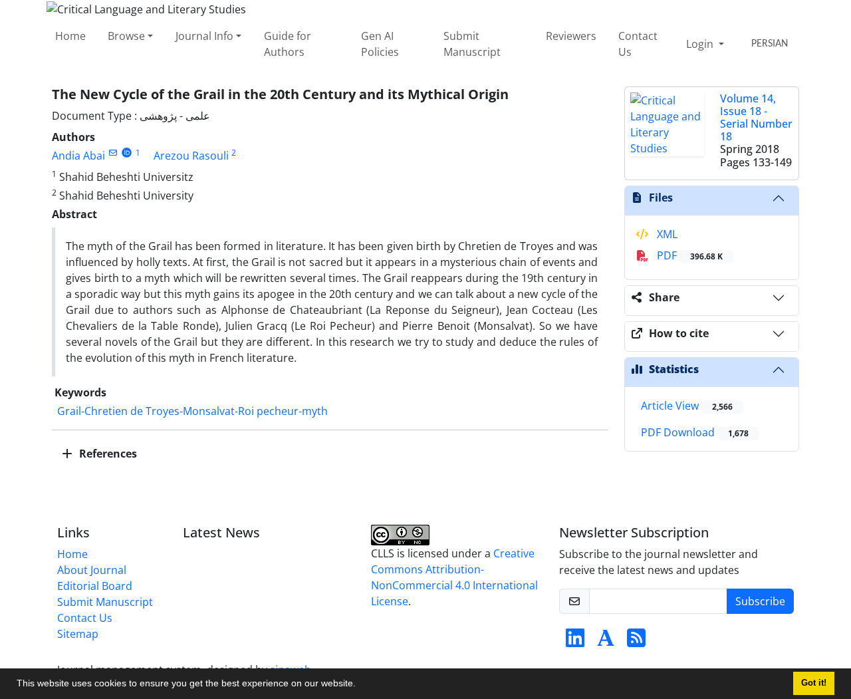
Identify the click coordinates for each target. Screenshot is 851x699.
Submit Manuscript (472, 44)
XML (665, 234)
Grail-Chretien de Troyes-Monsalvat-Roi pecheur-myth (192, 411)
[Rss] (636, 641)
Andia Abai (78, 155)
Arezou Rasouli (191, 155)
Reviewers (571, 36)
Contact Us (638, 44)
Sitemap (77, 634)
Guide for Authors (287, 44)
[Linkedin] (575, 641)
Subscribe (760, 601)
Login (701, 44)
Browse (126, 36)
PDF (688, 255)
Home (70, 36)
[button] (360, 685)
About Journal (91, 570)
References (106, 453)
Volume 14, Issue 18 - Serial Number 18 (756, 117)
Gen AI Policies (380, 44)
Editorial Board (94, 586)
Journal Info (204, 36)
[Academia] (606, 641)
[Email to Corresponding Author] (113, 152)
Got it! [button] (813, 683)
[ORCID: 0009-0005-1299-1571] (126, 152)
